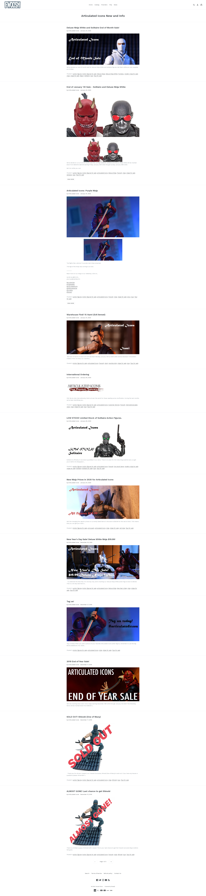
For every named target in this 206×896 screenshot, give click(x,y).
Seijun (82, 76)
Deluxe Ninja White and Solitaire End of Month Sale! (93, 27)
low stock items (119, 466)
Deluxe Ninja (101, 74)
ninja (68, 76)
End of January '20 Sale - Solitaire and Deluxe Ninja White (96, 87)
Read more (71, 179)
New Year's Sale (122, 588)
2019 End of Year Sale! (78, 661)
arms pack (91, 528)
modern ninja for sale (131, 74)
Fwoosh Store (99, 886)
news (68, 407)
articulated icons (102, 173)
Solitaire (87, 76)
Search (87, 873)
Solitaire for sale (87, 468)
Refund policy (108, 873)
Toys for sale (98, 76)
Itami (106, 363)
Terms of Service (96, 873)
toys (91, 76)
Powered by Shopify (110, 886)
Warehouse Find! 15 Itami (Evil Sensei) (86, 314)
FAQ (110, 5)
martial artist (112, 363)
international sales (131, 405)
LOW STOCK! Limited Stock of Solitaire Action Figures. (94, 418)
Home (91, 5)
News (115, 5)
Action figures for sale (89, 74)
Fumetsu (121, 74)
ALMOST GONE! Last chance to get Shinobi (88, 791)
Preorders (104, 5)
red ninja (122, 528)
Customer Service (113, 405)
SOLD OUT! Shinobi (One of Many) (84, 717)
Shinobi (114, 780)
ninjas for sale (74, 76)
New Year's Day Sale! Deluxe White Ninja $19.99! (91, 539)
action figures (77, 74)
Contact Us (117, 873)
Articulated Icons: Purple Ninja (82, 190)
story (128, 297)
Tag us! (70, 601)
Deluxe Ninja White (111, 74)
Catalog (97, 5)
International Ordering (78, 374)
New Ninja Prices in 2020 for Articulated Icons (90, 479)
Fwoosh (119, 173)
